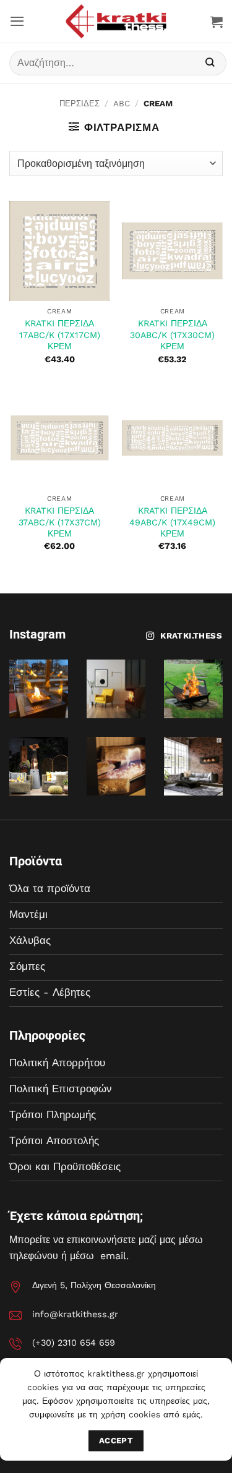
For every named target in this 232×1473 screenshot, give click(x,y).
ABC (121, 103)
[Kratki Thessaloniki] (116, 21)
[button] (17, 21)
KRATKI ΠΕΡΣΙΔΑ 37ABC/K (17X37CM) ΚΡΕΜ (60, 522)
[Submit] (210, 63)
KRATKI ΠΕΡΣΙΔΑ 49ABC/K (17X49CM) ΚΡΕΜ (172, 522)
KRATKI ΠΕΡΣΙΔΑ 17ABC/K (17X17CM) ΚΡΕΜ (59, 334)
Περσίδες (79, 103)
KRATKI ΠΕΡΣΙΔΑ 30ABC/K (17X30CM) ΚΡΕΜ (172, 334)
